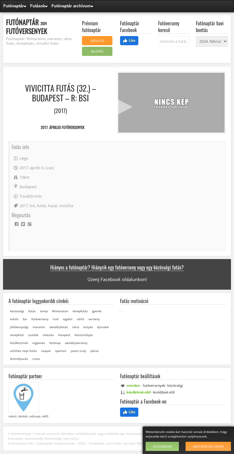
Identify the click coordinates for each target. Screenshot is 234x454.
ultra (75, 327)
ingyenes (38, 343)
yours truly (78, 351)
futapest (64, 335)
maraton (39, 327)
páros (94, 351)
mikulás (48, 335)
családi (33, 335)
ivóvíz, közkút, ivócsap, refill (28, 416)
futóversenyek (154, 385)
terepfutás (80, 311)
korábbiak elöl (164, 392)
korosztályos (84, 335)
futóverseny (39, 319)
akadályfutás (58, 327)
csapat (46, 351)
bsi (32, 205)
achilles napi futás (23, 351)
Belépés (97, 51)
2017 (24, 205)
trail (56, 319)
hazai (52, 205)
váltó (80, 319)
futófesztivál (19, 343)
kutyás (88, 327)
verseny (94, 319)
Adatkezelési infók (208, 446)
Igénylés (97, 40)
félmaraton (60, 311)
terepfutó (17, 335)
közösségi (17, 311)
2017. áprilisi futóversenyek (62, 127)
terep (44, 311)
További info (31, 196)
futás (41, 205)
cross (36, 359)
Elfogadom (162, 446)
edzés (14, 319)
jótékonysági (19, 327)
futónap (55, 343)
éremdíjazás (19, 359)
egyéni (68, 319)
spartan (60, 351)
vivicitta (66, 205)
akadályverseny (76, 343)
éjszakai (103, 327)
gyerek (96, 311)
